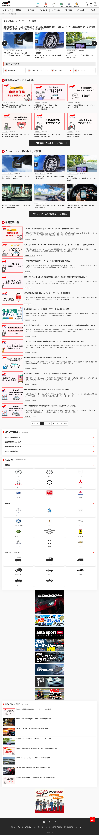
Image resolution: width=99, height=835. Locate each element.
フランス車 (80, 10)
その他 (92, 10)
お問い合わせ (41, 827)
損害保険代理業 (68, 827)
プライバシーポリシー (81, 827)
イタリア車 (68, 10)
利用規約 (59, 827)
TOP (3, 14)
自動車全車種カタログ (13, 442)
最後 (65, 423)
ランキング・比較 (36, 70)
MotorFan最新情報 (11, 451)
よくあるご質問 (51, 827)
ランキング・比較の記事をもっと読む (49, 214)
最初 (33, 423)
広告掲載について (29, 827)
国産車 (18, 10)
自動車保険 (11, 70)
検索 (87, 5)
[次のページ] (61, 423)
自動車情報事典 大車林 (13, 446)
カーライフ (81, 70)
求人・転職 (58, 70)
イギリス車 (56, 10)
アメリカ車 (43, 10)
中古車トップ (6, 10)
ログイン (91, 5)
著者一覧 (20, 827)
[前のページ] (38, 423)
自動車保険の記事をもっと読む (49, 143)
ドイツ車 (31, 10)
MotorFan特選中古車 (12, 437)
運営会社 (13, 827)
